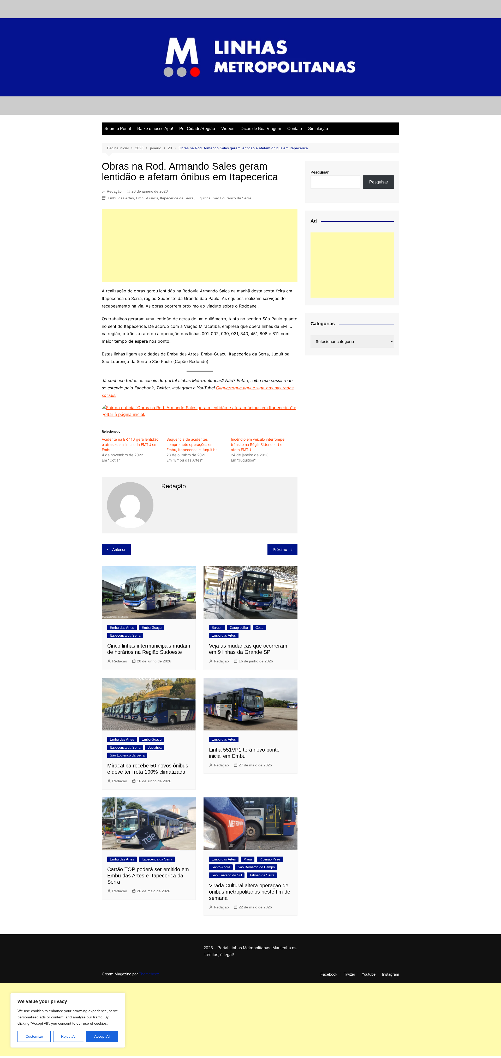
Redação (114, 191)
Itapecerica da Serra (177, 198)
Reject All (68, 1036)
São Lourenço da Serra (232, 198)
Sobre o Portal (117, 128)
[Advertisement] (199, 245)
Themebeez (149, 974)
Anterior (119, 549)
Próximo (280, 549)
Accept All (102, 1036)
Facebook (328, 974)
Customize (34, 1036)
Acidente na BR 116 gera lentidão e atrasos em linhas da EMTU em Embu (130, 444)
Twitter (349, 974)
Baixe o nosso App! (155, 128)
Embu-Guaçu (147, 198)
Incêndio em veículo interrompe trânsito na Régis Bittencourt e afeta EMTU (257, 444)
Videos (227, 128)
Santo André (221, 867)
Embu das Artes (121, 198)
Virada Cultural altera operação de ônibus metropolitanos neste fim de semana (249, 892)
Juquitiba (203, 198)
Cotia (259, 628)
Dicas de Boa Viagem (261, 128)
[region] (67, 1020)
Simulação (318, 128)
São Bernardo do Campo (256, 867)
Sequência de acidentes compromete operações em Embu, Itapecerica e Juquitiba (192, 444)
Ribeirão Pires (270, 859)
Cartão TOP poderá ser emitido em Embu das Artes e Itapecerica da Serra (148, 875)
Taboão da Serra (261, 875)
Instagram (390, 974)
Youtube (368, 974)
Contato (294, 128)
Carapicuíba (239, 628)
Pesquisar (320, 172)
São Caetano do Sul (227, 875)
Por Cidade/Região (197, 128)
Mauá (247, 859)
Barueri (217, 628)
